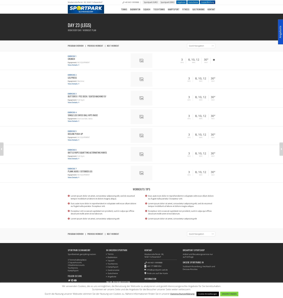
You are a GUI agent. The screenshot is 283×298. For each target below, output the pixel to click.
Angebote (181, 2)
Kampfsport (173, 9)
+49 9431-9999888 (132, 2)
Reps (193, 62)
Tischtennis (159, 9)
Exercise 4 (72, 112)
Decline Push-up (75, 133)
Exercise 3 (72, 93)
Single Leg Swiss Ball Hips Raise (83, 115)
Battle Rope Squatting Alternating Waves (87, 152)
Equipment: (72, 62)
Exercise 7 (72, 168)
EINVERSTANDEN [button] (229, 294)
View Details (73, 65)
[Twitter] (69, 280)
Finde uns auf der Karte (157, 273)
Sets (182, 62)
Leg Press (72, 77)
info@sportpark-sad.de (157, 269)
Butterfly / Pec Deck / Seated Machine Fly (87, 96)
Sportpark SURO (151, 2)
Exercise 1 (72, 56)
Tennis (124, 9)
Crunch (71, 58)
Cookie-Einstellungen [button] (207, 294)
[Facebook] (72, 280)
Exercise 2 (72, 75)
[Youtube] (75, 280)
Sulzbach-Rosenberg (192, 266)
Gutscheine (193, 2)
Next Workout (113, 45)
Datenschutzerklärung (182, 293)
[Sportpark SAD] (86, 9)
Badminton (135, 9)
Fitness (185, 9)
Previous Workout (95, 45)
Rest (206, 62)
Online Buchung (207, 2)
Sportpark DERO (167, 2)
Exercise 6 (72, 150)
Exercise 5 (72, 131)
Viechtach (206, 266)
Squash (146, 9)
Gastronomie (198, 9)
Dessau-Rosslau (190, 269)
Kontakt (211, 9)
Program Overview (76, 45)
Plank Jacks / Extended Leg (80, 171)
